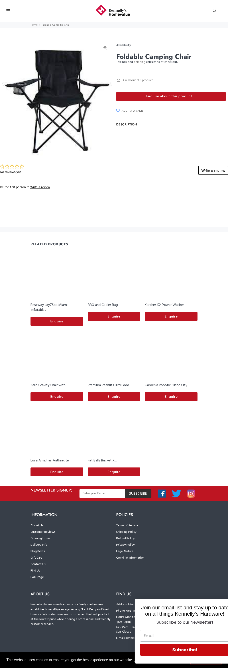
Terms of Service (127, 525)
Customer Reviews (43, 532)
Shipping (139, 62)
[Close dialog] (218, 605)
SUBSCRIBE (138, 494)
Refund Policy (125, 538)
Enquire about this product (169, 96)
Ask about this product (137, 80)
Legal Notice (124, 551)
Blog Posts (38, 551)
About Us (37, 525)
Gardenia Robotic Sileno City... (167, 385)
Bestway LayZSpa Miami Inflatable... (49, 307)
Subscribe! (173, 650)
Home (34, 25)
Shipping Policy (126, 532)
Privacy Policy (125, 544)
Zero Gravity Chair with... (49, 385)
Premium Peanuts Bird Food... (109, 385)
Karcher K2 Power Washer (164, 305)
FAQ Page (37, 577)
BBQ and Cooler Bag (103, 305)
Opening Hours (40, 538)
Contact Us (38, 564)
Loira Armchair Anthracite (50, 460)
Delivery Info (39, 544)
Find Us (35, 570)
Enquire (56, 321)
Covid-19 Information (130, 557)
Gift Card (37, 557)
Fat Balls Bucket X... (102, 460)
